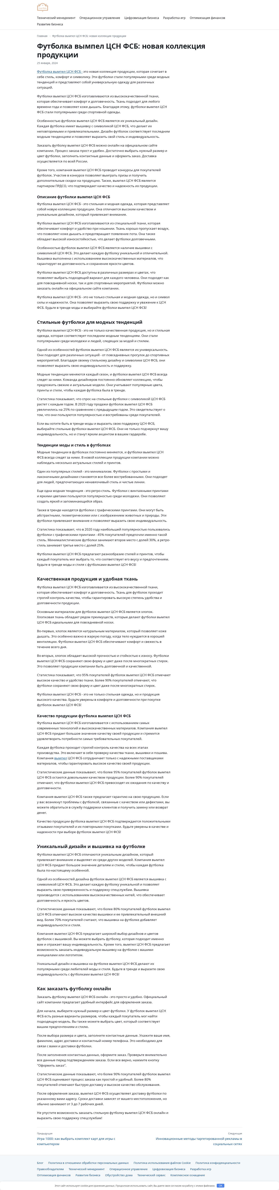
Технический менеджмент (56, 18)
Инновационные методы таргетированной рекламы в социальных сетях (199, 1139)
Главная (42, 36)
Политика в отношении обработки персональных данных (88, 1163)
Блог (40, 1163)
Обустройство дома (118, 1175)
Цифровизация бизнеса (141, 18)
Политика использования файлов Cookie (162, 1163)
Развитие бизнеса (50, 24)
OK (220, 1185)
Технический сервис (151, 1175)
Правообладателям (50, 1169)
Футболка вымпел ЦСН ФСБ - (60, 71)
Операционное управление (100, 18)
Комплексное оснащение (187, 1175)
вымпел (60, 758)
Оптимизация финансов (207, 18)
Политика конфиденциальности (217, 1163)
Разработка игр (174, 18)
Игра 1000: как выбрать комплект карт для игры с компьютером (76, 1139)
